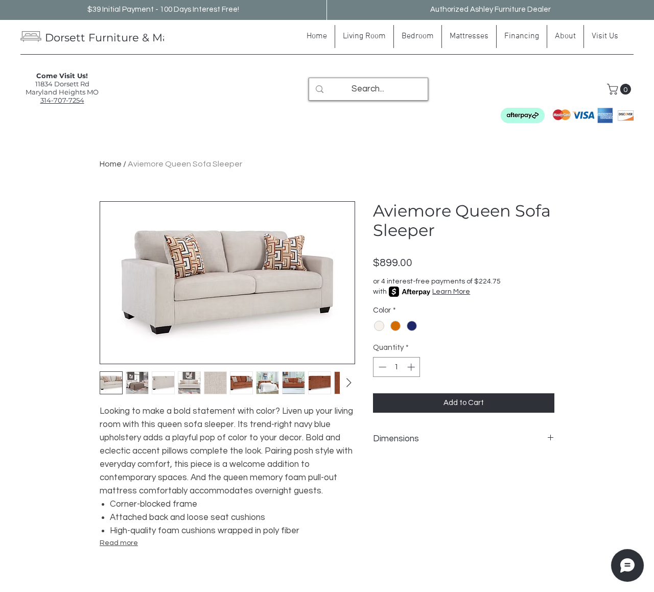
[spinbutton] (396, 367)
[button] (620, 89)
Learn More (451, 291)
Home (111, 164)
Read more (119, 543)
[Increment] (412, 367)
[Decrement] (381, 367)
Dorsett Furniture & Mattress (122, 37)
